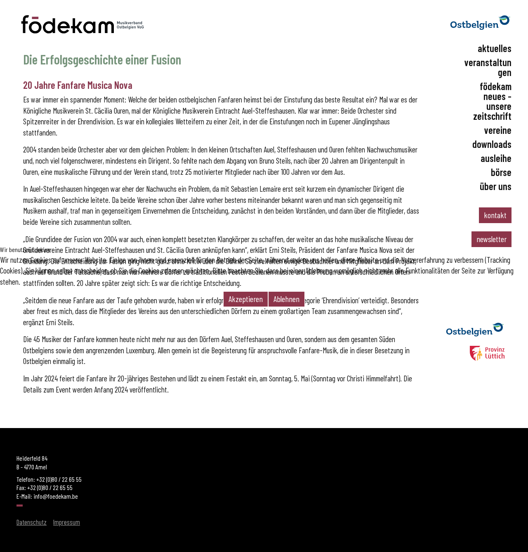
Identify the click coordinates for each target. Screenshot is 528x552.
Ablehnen (286, 299)
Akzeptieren (246, 299)
